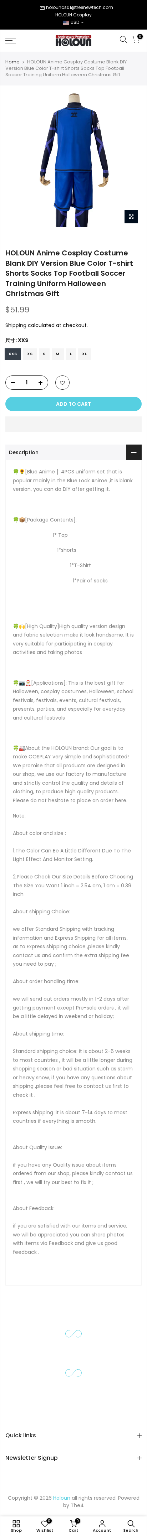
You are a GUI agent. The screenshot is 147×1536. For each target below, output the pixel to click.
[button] (73, 424)
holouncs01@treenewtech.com (79, 7)
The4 (77, 1505)
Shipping (15, 325)
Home (12, 62)
